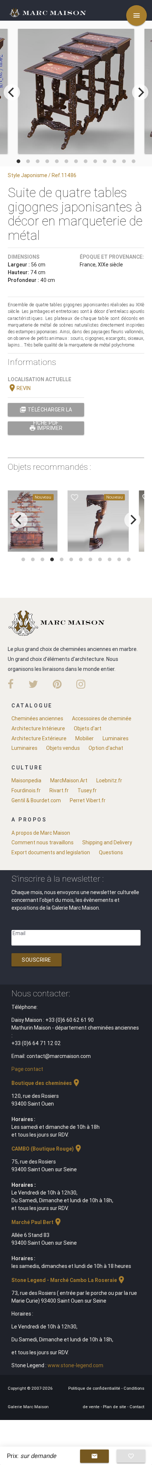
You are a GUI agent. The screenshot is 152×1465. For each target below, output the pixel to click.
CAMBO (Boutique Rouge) (47, 1148)
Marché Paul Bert (36, 1222)
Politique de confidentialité (94, 1388)
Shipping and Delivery (107, 842)
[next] (140, 92)
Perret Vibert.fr (88, 800)
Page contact (27, 1069)
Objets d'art (87, 728)
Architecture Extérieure (38, 738)
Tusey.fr (87, 790)
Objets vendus (63, 748)
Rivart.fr (59, 790)
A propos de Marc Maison (40, 833)
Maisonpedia (26, 780)
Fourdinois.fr (26, 790)
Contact (136, 1406)
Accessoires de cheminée (101, 718)
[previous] (12, 92)
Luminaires (115, 738)
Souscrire (36, 959)
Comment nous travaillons (42, 842)
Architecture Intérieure (38, 728)
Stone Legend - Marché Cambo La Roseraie (68, 1280)
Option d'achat (106, 748)
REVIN (19, 388)
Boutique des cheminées (46, 1083)
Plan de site (115, 1406)
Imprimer (46, 428)
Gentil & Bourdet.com (36, 800)
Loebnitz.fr (109, 780)
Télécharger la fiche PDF (46, 411)
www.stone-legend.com (75, 1365)
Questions (111, 852)
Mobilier (84, 738)
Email (19, 933)
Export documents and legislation (50, 852)
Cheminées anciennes (37, 718)
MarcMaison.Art (68, 780)
